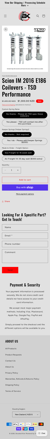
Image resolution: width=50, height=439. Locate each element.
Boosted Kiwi (20, 433)
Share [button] (7, 201)
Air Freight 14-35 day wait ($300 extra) (23, 159)
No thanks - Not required (17, 134)
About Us (9, 367)
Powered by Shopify (33, 433)
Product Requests (13, 355)
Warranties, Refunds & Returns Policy (22, 379)
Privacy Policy (11, 373)
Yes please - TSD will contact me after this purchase (24, 123)
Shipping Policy (12, 385)
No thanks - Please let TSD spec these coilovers (24, 115)
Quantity (5, 165)
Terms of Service (13, 391)
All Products (10, 348)
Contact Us (10, 361)
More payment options (25, 194)
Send (10, 270)
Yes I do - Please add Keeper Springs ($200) (24, 141)
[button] (5, 16)
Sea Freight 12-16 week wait (18, 153)
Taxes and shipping (8, 105)
